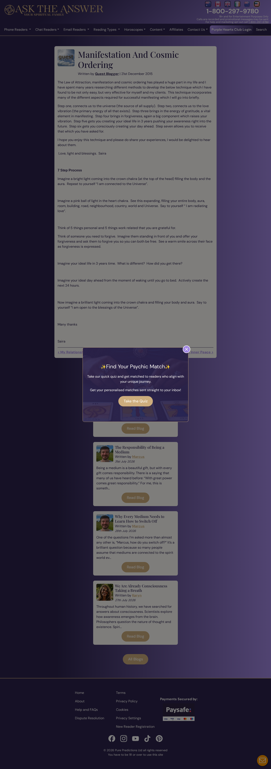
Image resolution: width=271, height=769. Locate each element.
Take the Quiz (136, 401)
